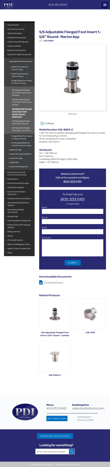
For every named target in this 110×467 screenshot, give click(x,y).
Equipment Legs (16, 158)
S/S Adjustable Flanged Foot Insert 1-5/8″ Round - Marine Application (22, 113)
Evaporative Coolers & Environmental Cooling (17, 173)
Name (44, 207)
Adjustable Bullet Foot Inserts (20, 61)
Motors (10, 236)
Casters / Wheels (14, 46)
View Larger (72, 113)
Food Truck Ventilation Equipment (16, 193)
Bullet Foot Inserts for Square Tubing (20, 75)
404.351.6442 (57, 4)
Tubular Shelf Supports (19, 166)
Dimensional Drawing (53, 282)
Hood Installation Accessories (19, 220)
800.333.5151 (72, 181)
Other (10, 252)
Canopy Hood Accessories (18, 41)
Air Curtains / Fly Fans (16, 29)
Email (44, 227)
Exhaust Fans (13, 179)
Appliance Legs (15, 149)
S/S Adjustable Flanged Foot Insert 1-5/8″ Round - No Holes (22, 92)
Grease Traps (13, 216)
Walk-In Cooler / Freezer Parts (19, 248)
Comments (46, 237)
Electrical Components (17, 50)
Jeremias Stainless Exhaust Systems (18, 203)
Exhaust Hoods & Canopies (18, 183)
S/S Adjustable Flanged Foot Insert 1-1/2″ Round (21, 129)
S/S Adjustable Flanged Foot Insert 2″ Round (21, 122)
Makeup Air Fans (14, 231)
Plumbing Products (15, 240)
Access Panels (13, 25)
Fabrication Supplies (16, 187)
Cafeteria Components (17, 37)
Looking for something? (56, 445)
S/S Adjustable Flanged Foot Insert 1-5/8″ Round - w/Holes (22, 102)
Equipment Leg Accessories (20, 154)
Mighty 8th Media (73, 464)
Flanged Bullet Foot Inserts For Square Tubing (22, 137)
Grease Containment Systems (19, 198)
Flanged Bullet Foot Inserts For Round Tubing (21, 81)
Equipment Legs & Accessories (19, 54)
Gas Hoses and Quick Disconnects (16, 210)
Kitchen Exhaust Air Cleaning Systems (19, 226)
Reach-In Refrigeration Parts (19, 244)
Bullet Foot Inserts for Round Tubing (20, 68)
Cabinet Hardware (15, 33)
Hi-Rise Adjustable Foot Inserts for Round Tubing (21, 144)
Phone (45, 217)
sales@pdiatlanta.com (88, 408)
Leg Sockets (14, 162)
